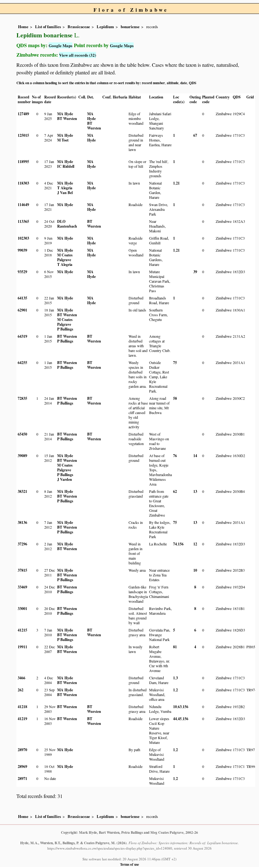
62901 (22, 310)
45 (180, 718)
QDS (192, 82)
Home (23, 26)
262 (20, 690)
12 (195, 544)
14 (195, 455)
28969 (22, 766)
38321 (22, 491)
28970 (22, 749)
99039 (22, 250)
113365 (23, 221)
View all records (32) (77, 55)
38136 (22, 522)
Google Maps (60, 45)
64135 (22, 298)
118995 (23, 161)
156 (181, 544)
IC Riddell (65, 166)
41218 (22, 706)
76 (175, 455)
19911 (22, 647)
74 (175, 544)
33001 (22, 608)
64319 (22, 336)
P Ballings (65, 329)
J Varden (64, 479)
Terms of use (129, 864)
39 (195, 271)
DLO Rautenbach (67, 224)
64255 (22, 362)
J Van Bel (65, 192)
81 (175, 647)
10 (195, 570)
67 (195, 135)
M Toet (63, 140)
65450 (22, 434)
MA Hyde (65, 113)
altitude (172, 82)
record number (153, 82)
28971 (22, 778)
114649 (23, 204)
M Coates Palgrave (65, 257)
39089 (22, 455)
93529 (22, 271)
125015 (23, 135)
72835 (22, 398)
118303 (23, 183)
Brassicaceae (79, 26)
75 (175, 362)
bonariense (130, 26)
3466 (21, 678)
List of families (48, 26)
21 (178, 183)
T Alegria (64, 188)
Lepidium (105, 26)
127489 (23, 113)
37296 (22, 544)
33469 (22, 587)
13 (195, 491)
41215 (22, 630)
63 (180, 706)
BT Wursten (67, 118)
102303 (23, 238)
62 (175, 491)
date (183, 82)
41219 (22, 718)
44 (175, 718)
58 (175, 398)
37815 (22, 570)
